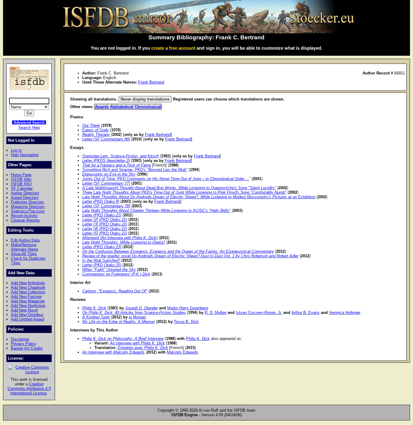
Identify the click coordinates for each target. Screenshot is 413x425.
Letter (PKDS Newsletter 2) (106, 160)
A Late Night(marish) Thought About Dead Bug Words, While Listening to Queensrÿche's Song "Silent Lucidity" (179, 188)
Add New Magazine (28, 301)
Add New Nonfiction (28, 305)
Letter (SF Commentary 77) (106, 183)
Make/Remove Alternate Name (24, 247)
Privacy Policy (23, 343)
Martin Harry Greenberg (187, 308)
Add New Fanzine (26, 296)
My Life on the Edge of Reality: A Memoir (118, 321)
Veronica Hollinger (344, 312)
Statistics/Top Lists (28, 211)
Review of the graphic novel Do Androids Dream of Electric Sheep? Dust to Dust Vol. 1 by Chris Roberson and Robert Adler (190, 256)
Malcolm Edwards (182, 352)
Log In (16, 150)
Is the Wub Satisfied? (101, 260)
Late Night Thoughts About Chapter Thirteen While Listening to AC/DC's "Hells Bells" (156, 210)
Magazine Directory (28, 206)
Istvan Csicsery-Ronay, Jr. (259, 312)
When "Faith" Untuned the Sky (109, 269)
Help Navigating (24, 155)
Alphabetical (121, 106)
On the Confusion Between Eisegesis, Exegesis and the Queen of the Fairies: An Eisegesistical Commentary (178, 251)
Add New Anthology (28, 283)
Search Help (29, 127)
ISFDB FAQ (21, 184)
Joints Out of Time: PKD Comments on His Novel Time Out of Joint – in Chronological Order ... (165, 178)
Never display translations (145, 99)
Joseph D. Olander (141, 308)
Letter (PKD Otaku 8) (100, 201)
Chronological (148, 106)
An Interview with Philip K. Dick (137, 343)
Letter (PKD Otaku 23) (101, 247)
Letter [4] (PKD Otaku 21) (104, 228)
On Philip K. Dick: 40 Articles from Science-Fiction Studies (134, 312)
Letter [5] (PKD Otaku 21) (104, 233)
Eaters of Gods (95, 130)
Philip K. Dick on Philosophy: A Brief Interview (123, 338)
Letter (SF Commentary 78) (106, 206)
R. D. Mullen (215, 312)
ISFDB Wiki (21, 179)
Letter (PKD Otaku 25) (101, 265)
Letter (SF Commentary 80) (106, 139)
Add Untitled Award (27, 319)
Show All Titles (24, 254)
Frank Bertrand (151, 82)
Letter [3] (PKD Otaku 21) (104, 224)
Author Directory (25, 193)
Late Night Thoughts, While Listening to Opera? (123, 242)
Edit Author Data (25, 240)
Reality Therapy (96, 134)
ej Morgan (137, 317)
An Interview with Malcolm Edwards (113, 352)
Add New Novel (24, 310)
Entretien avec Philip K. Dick (143, 347)
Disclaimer (20, 339)
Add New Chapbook (28, 287)
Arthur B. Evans (305, 312)
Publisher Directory (27, 202)
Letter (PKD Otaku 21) (101, 215)
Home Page (21, 175)
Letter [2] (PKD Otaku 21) (104, 219)
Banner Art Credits (27, 348)
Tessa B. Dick (186, 321)
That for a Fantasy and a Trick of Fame (116, 165)
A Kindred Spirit (96, 317)
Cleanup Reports (25, 220)
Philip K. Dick (94, 308)
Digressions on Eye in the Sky (108, 174)
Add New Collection (28, 292)
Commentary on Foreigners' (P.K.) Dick (116, 274)
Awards (102, 106)
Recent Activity (24, 215)
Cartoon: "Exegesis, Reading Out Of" (114, 291)
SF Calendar (22, 188)
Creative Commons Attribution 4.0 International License (29, 388)
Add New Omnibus (27, 314)
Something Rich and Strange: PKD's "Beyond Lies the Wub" (134, 169)
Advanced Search (29, 122)
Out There (91, 125)
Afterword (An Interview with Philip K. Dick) (120, 238)
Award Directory (25, 197)
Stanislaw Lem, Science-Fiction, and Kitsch (120, 156)
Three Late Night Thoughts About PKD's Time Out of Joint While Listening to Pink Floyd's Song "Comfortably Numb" (184, 192)
